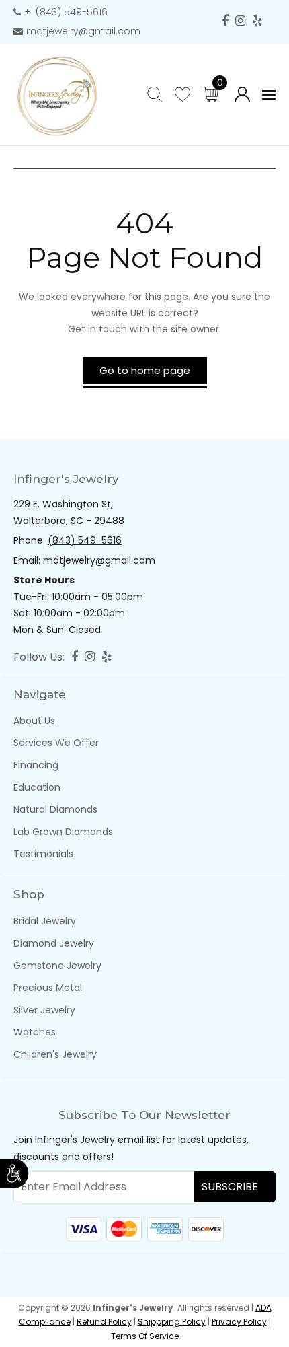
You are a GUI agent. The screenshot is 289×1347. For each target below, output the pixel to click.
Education (36, 787)
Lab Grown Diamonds (63, 831)
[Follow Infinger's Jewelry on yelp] (257, 21)
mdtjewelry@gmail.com (83, 31)
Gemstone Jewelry (57, 965)
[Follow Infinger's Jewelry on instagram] (240, 21)
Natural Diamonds (55, 809)
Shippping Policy (172, 1321)
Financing (35, 765)
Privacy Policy (239, 1321)
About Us (34, 720)
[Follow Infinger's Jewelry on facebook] (225, 21)
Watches (34, 1032)
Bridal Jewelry (44, 921)
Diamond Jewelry (53, 943)
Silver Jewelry (44, 1010)
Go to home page (144, 370)
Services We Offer (56, 743)
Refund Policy (104, 1321)
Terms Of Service (145, 1336)
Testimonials (43, 854)
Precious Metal (47, 987)
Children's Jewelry (55, 1054)
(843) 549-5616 (85, 540)
